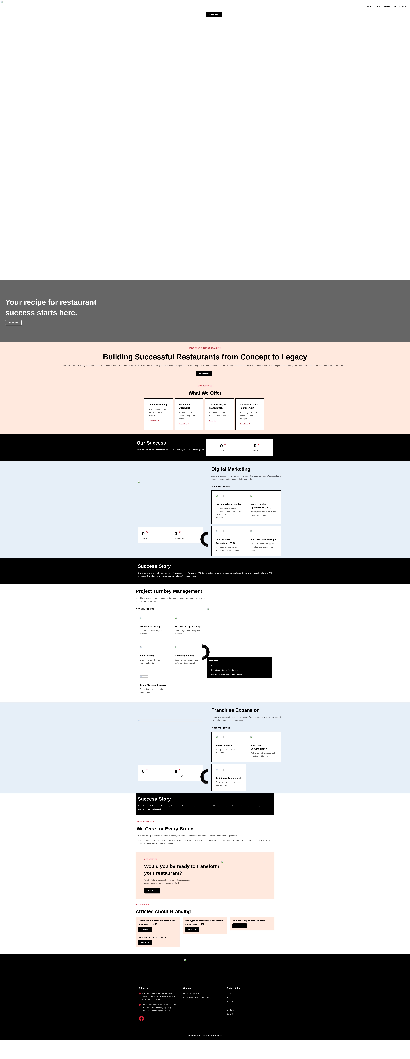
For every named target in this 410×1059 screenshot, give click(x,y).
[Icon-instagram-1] (150, 1018)
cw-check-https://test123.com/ (248, 920)
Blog (394, 6)
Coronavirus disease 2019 (152, 937)
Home (369, 6)
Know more (145, 929)
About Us (377, 6)
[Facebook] (141, 1018)
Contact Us (403, 6)
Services (387, 6)
